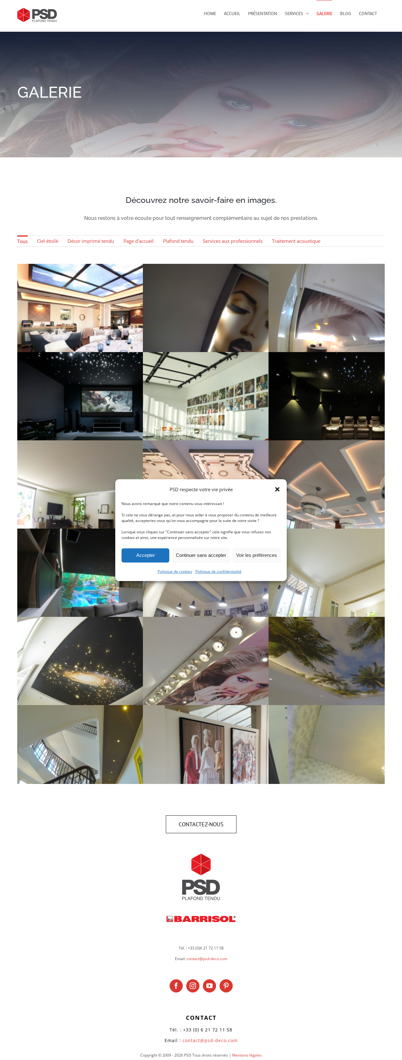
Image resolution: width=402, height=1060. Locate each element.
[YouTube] (209, 985)
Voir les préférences (256, 555)
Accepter (145, 555)
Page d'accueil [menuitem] (138, 241)
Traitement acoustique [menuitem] (296, 241)
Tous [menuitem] (22, 241)
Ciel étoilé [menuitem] (47, 241)
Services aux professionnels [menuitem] (233, 241)
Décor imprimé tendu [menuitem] (91, 241)
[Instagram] (192, 985)
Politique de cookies (175, 571)
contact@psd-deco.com (207, 958)
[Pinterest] (226, 985)
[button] (277, 489)
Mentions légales (247, 1055)
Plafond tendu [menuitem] (178, 241)
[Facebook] (176, 985)
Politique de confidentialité (218, 571)
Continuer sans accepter (201, 555)
